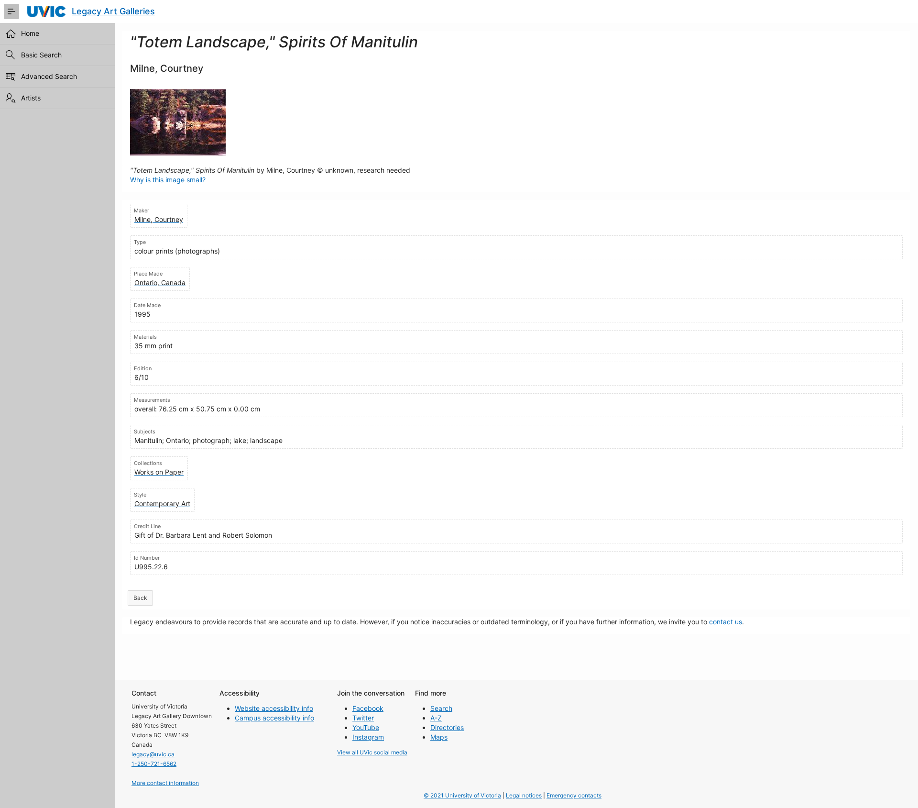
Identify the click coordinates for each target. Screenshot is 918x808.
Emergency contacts (573, 795)
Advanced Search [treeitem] (49, 76)
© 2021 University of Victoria (462, 795)
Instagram (368, 737)
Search (441, 708)
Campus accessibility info (274, 718)
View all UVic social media (372, 752)
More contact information (165, 782)
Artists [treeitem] (31, 98)
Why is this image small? (168, 180)
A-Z (436, 718)
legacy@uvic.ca (153, 754)
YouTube (365, 727)
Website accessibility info (274, 708)
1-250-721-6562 (153, 763)
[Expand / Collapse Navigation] (11, 11)
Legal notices (524, 795)
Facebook (367, 708)
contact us (725, 622)
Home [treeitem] (30, 33)
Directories (447, 727)
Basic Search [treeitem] (41, 55)
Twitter (363, 718)
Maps (439, 737)
